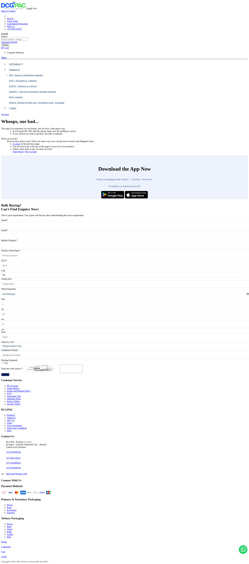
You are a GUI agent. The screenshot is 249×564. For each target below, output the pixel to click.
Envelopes (11, 510)
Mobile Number (9, 240)
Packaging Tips (14, 396)
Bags (9, 507)
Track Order (12, 21)
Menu (3, 57)
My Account (31, 151)
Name (4, 220)
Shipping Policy (14, 399)
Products (11, 415)
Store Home (18, 151)
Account (5, 114)
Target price (6, 279)
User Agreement (14, 425)
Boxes (10, 505)
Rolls (9, 532)
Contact (12, 108)
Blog (9, 430)
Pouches (11, 512)
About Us (11, 417)
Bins (9, 537)
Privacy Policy (13, 401)
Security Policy (14, 404)
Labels (10, 534)
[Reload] (57, 369)
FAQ (9, 393)
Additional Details (9, 350)
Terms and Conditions (17, 428)
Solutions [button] (13, 69)
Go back (16, 144)
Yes (6, 363)
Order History (13, 388)
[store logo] (13, 8)
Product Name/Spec (10, 250)
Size (3, 299)
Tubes (9, 529)
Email (4, 230)
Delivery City (8, 342)
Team (9, 423)
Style (3, 332)
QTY (4, 260)
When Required (8, 289)
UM (3, 271)
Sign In (10, 18)
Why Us (11, 26)
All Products (15, 64)
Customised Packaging (17, 24)
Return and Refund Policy (19, 391)
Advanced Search (9, 42)
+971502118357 (14, 29)
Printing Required (9, 360)
